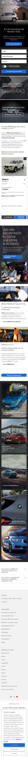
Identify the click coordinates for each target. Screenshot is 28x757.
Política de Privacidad (13, 707)
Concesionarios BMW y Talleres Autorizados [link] (11, 598)
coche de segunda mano (15, 141)
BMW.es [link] (3, 642)
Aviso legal (5, 707)
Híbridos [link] (3, 673)
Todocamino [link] (4, 676)
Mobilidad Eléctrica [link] (5, 629)
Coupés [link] (3, 659)
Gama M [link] (3, 666)
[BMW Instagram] (14, 697)
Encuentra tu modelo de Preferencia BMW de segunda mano (10, 579)
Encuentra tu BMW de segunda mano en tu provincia (9, 570)
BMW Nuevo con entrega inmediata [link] (9, 622)
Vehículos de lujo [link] (5, 653)
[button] (25, 167)
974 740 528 (8, 217)
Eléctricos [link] (3, 669)
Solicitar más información (21, 217)
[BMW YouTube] (17, 697)
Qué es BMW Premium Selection (12, 321)
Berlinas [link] (3, 656)
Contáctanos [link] (4, 601)
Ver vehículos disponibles (14, 44)
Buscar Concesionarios (14, 375)
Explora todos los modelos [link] (7, 689)
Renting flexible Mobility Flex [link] (7, 625)
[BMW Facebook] (11, 697)
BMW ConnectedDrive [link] (6, 635)
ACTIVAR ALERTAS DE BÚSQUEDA (10, 256)
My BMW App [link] (4, 632)
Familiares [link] (3, 679)
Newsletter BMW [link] (5, 639)
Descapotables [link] (4, 663)
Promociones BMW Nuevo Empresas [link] (9, 619)
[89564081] (14, 166)
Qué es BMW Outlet (8, 364)
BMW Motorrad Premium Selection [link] (9, 686)
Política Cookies (22, 707)
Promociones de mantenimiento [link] (8, 612)
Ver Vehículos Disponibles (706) (13, 91)
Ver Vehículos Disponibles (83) (12, 114)
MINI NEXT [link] (4, 683)
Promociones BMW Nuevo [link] (7, 616)
